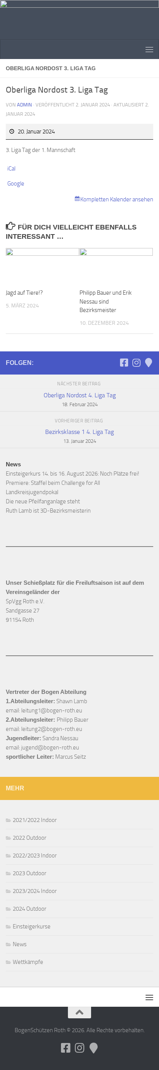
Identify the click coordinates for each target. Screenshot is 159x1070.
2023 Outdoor (29, 873)
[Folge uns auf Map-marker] (148, 362)
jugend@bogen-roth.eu (50, 747)
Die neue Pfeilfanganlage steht (43, 501)
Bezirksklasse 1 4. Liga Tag (79, 436)
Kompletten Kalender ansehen (116, 199)
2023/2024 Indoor (35, 891)
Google (15, 183)
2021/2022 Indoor (35, 820)
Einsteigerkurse (32, 926)
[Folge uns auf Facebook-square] (124, 362)
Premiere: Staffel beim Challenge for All (53, 482)
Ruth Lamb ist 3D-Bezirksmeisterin (48, 510)
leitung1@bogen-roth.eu (51, 710)
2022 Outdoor (29, 837)
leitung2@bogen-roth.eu (51, 729)
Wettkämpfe (28, 962)
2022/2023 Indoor (35, 855)
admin (24, 105)
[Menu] (149, 49)
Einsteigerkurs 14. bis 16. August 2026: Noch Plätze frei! (72, 473)
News (20, 944)
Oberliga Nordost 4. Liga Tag (80, 399)
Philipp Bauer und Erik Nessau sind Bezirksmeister (106, 301)
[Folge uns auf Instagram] (136, 362)
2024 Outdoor (29, 908)
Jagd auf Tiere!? (24, 292)
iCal (11, 168)
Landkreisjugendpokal (32, 492)
